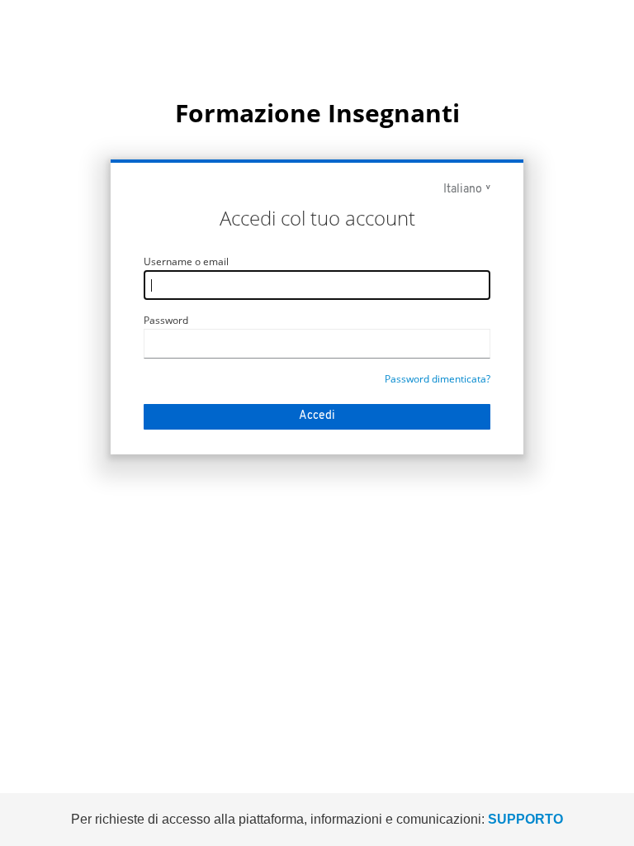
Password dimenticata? (437, 379)
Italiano (462, 189)
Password (166, 320)
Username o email (186, 261)
